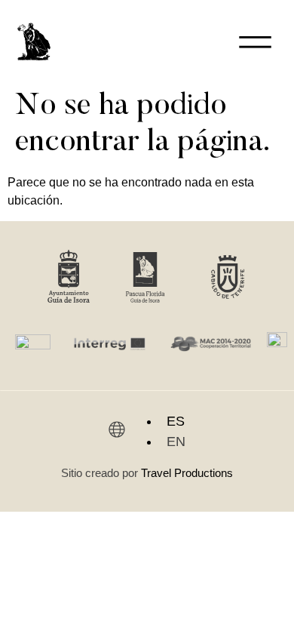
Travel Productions (187, 472)
